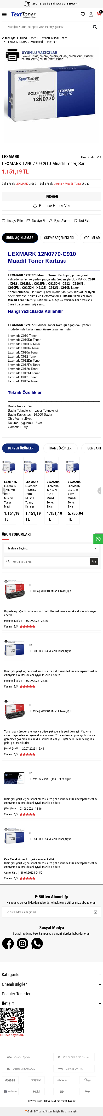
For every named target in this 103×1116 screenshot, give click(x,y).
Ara (94, 561)
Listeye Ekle (14, 221)
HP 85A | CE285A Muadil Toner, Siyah (50, 839)
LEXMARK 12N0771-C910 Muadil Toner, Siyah (52, 496)
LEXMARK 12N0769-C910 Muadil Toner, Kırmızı (30, 496)
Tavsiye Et (38, 221)
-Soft (29, 1111)
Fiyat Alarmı (62, 221)
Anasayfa (10, 38)
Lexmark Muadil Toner (53, 38)
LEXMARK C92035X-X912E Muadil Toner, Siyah (73, 496)
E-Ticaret (39, 1111)
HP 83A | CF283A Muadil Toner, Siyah (50, 651)
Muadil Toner (28, 38)
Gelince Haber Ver (54, 205)
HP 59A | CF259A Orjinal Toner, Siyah (50, 779)
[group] (51, 95)
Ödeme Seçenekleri (59, 238)
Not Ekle (84, 221)
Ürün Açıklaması (20, 238)
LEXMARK (10, 156)
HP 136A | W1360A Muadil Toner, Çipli (50, 591)
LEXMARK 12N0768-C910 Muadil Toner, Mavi (9, 496)
